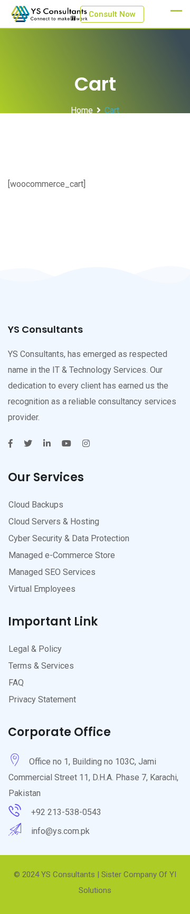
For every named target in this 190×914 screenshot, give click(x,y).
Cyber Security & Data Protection (68, 538)
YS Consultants (68, 874)
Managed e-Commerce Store (61, 555)
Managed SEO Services (52, 572)
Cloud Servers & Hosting (53, 521)
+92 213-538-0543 (66, 812)
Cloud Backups (35, 505)
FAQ (16, 683)
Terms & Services (41, 666)
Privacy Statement (42, 699)
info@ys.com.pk (60, 831)
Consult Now (112, 14)
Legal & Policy (35, 649)
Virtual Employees (41, 589)
